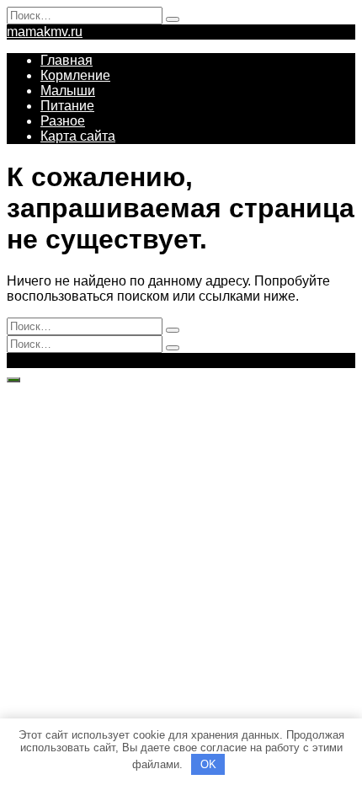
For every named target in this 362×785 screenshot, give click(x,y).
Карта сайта (77, 136)
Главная (66, 60)
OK (208, 764)
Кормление (75, 75)
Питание (67, 106)
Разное (62, 121)
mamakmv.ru (45, 31)
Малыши (67, 90)
